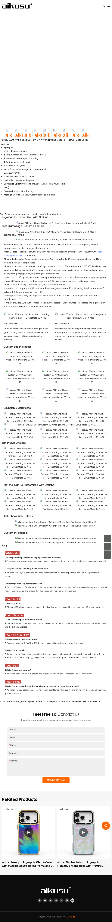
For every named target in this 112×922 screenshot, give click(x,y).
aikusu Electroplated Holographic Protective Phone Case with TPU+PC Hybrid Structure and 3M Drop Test (79, 864)
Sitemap (71, 916)
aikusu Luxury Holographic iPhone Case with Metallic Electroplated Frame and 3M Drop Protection (28, 864)
